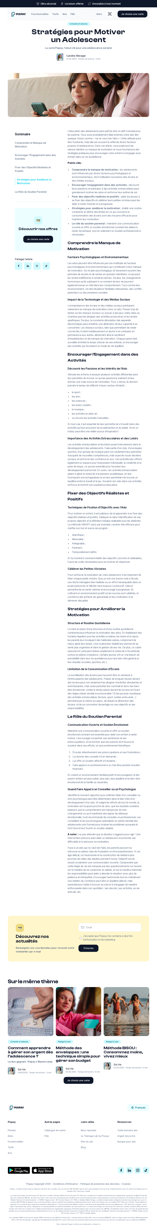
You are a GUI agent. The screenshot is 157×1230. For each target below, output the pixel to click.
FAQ (73, 14)
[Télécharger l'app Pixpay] (110, 14)
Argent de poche (126, 1136)
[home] (19, 14)
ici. (99, 1224)
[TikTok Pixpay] (146, 1170)
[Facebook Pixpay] (121, 1170)
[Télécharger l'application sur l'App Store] (43, 1170)
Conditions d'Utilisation (65, 1184)
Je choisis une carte (132, 14)
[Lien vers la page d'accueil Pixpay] (17, 1107)
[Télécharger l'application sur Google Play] (19, 1170)
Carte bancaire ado (127, 1130)
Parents (12, 1130)
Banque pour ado (126, 1141)
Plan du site (87, 1141)
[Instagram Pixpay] (137, 1170)
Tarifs (55, 14)
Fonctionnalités (40, 14)
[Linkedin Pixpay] (129, 1170)
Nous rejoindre (88, 1130)
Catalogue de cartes (55, 1130)
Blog (83, 1147)
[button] (138, 1107)
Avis (65, 14)
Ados (99, 14)
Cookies (126, 1184)
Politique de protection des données (100, 1184)
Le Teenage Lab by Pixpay (95, 1136)
